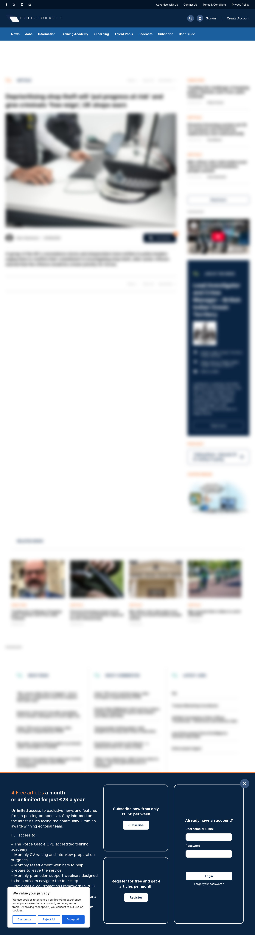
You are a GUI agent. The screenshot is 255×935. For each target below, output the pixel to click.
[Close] (244, 783)
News (15, 34)
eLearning (101, 34)
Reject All (49, 919)
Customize (24, 919)
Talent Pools (123, 34)
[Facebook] (6, 4)
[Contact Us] (30, 4)
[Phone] (22, 4)
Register (136, 897)
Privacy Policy (240, 4)
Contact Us (190, 4)
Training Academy (74, 34)
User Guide (187, 34)
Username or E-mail (200, 829)
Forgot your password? (209, 884)
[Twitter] (14, 4)
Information (46, 34)
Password (193, 846)
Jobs (28, 34)
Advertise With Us (167, 4)
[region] (48, 907)
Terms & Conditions (214, 4)
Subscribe (165, 34)
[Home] (34, 18)
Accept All (73, 919)
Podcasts (146, 34)
